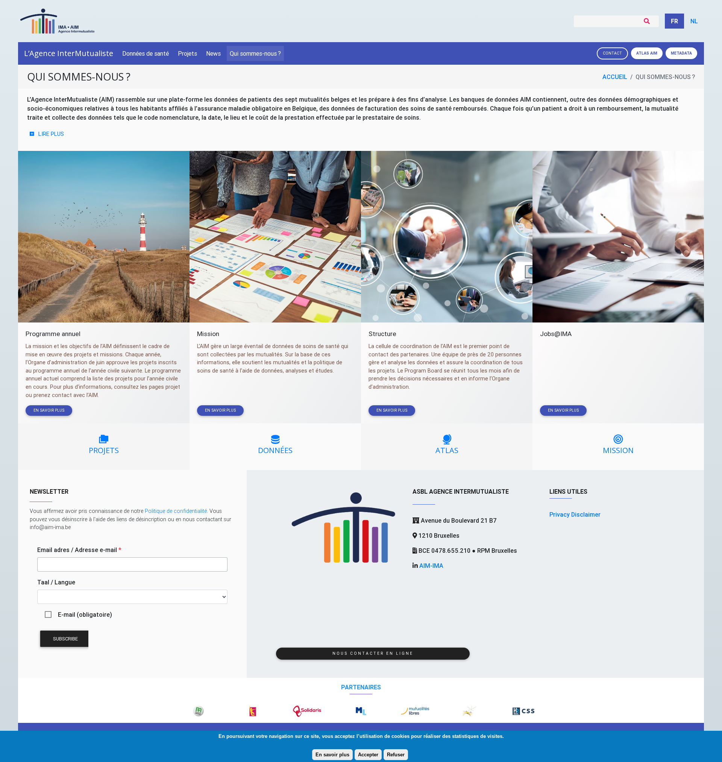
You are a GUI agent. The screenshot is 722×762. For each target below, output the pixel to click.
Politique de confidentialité (176, 511)
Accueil (614, 77)
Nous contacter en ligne (372, 653)
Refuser (396, 754)
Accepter (368, 754)
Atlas (646, 53)
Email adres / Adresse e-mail (79, 550)
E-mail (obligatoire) (85, 614)
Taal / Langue (56, 582)
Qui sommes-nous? (255, 53)
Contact (612, 53)
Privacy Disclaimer (575, 514)
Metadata (681, 53)
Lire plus (51, 133)
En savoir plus (332, 754)
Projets (187, 53)
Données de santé (145, 53)
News (213, 53)
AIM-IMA (431, 565)
